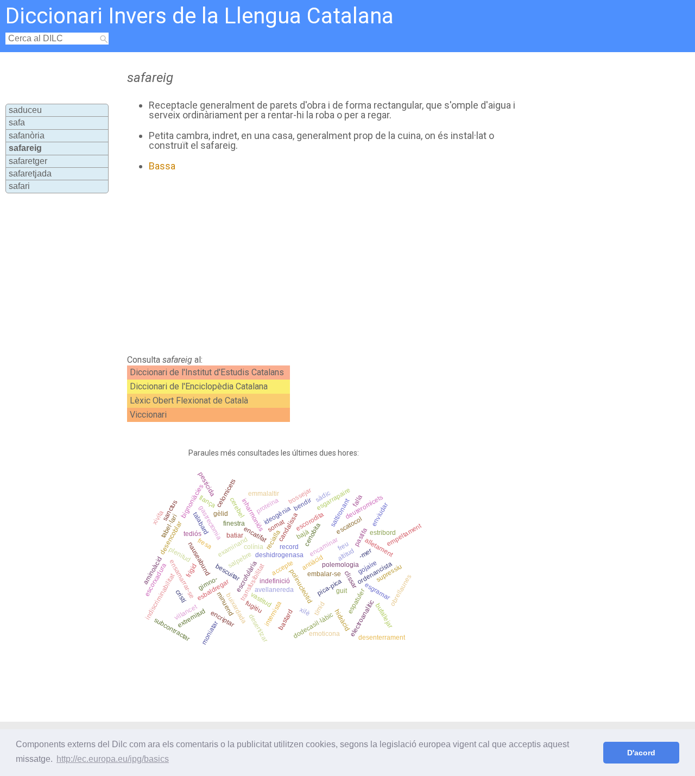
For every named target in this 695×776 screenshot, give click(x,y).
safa (17, 122)
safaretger (28, 161)
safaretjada (30, 173)
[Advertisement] (321, 263)
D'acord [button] (641, 752)
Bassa (162, 166)
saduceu (25, 110)
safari (19, 186)
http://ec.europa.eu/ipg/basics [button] (112, 759)
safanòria (27, 135)
